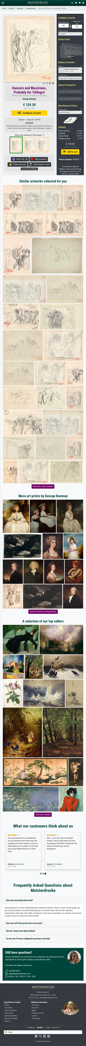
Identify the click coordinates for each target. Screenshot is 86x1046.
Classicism (20, 8)
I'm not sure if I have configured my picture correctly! (28, 938)
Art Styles (11, 8)
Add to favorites (40, 159)
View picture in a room (41, 164)
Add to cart (72, 151)
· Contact (6, 1005)
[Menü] (2, 3)
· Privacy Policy (8, 1013)
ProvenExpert (20, 864)
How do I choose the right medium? (20, 931)
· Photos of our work (37, 1013)
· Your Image (35, 1005)
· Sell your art (35, 1008)
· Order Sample (35, 1018)
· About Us (7, 1021)
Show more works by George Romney (43, 612)
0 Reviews (34, 169)
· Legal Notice (8, 1008)
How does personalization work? (19, 900)
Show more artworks (43, 815)
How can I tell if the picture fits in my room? (24, 923)
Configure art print (31, 112)
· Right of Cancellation (10, 1016)
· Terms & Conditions (10, 1010)
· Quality (33, 1010)
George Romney (31, 8)
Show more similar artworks (43, 486)
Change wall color (19, 164)
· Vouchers (34, 1016)
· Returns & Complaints (11, 1018)
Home (4, 8)
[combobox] (70, 34)
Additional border (63, 31)
